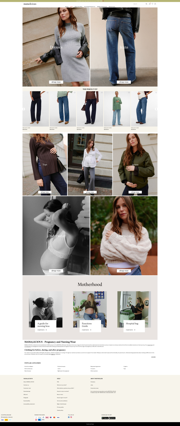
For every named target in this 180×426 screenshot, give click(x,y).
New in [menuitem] (66, 6)
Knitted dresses (61, 366)
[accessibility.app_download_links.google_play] (105, 419)
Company (93, 381)
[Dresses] (56, 47)
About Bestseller (97, 378)
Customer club (27, 388)
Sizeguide (26, 397)
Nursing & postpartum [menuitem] (89, 6)
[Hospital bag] (135, 308)
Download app (27, 391)
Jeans (59, 368)
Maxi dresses (28, 371)
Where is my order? (62, 385)
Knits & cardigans (29, 366)
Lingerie (125, 366)
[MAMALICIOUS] (30, 4)
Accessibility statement (29, 404)
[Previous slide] (23, 109)
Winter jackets (94, 371)
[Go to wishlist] (152, 4)
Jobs (92, 385)
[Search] (146, 4)
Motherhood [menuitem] (112, 6)
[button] (35, 108)
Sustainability (27, 400)
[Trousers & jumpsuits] (90, 165)
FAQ (58, 381)
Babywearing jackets (96, 366)
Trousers (93, 368)
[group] (35, 111)
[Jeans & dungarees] (124, 47)
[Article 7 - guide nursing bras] (45, 308)
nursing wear (27, 346)
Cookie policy (60, 410)
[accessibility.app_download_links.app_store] (112, 419)
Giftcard (26, 394)
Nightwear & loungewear (63, 371)
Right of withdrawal (61, 404)
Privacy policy (60, 407)
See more (153, 357)
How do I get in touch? (62, 397)
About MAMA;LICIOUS (29, 381)
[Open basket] (155, 4)
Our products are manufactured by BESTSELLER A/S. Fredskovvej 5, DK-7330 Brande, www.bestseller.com (103, 392)
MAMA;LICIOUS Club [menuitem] (102, 6)
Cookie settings (90, 424)
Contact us (26, 385)
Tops (125, 368)
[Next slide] (156, 109)
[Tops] (44, 165)
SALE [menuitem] (71, 6)
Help (58, 378)
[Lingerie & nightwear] (56, 235)
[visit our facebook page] (68, 417)
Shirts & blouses (28, 368)
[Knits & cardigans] (124, 235)
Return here (60, 394)
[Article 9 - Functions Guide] (90, 308)
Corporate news (94, 388)
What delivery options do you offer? (65, 388)
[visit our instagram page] (71, 417)
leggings (53, 354)
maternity (149, 345)
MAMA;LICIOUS (28, 378)
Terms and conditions (62, 400)
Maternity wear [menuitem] (78, 6)
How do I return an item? (63, 391)
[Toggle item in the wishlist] (47, 93)
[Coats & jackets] (135, 165)
